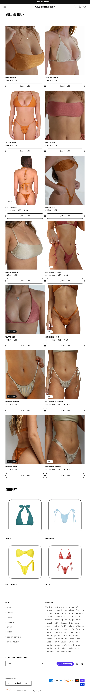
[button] (4, 6)
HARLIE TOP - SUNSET (10, 77)
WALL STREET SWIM (19, 691)
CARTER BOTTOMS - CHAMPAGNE (53, 467)
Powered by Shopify (34, 691)
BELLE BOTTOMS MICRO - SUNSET (13, 207)
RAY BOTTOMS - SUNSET (11, 467)
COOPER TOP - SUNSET (50, 207)
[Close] (14, 690)
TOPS (7, 538)
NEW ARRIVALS (10, 585)
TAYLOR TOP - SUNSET (10, 142)
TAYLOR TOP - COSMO (10, 337)
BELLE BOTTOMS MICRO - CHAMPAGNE (54, 402)
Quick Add (25, 86)
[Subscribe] (42, 663)
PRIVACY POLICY (12, 642)
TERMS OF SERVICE (13, 637)
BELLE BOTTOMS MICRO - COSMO (53, 272)
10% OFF (8, 689)
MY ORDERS (9, 622)
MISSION (8, 632)
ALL (46, 585)
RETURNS (8, 617)
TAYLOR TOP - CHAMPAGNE (51, 77)
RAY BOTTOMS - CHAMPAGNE (12, 402)
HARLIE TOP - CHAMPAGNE (11, 272)
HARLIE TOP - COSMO (50, 142)
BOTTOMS (48, 538)
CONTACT (8, 627)
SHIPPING (9, 612)
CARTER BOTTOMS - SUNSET (52, 337)
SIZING (8, 607)
